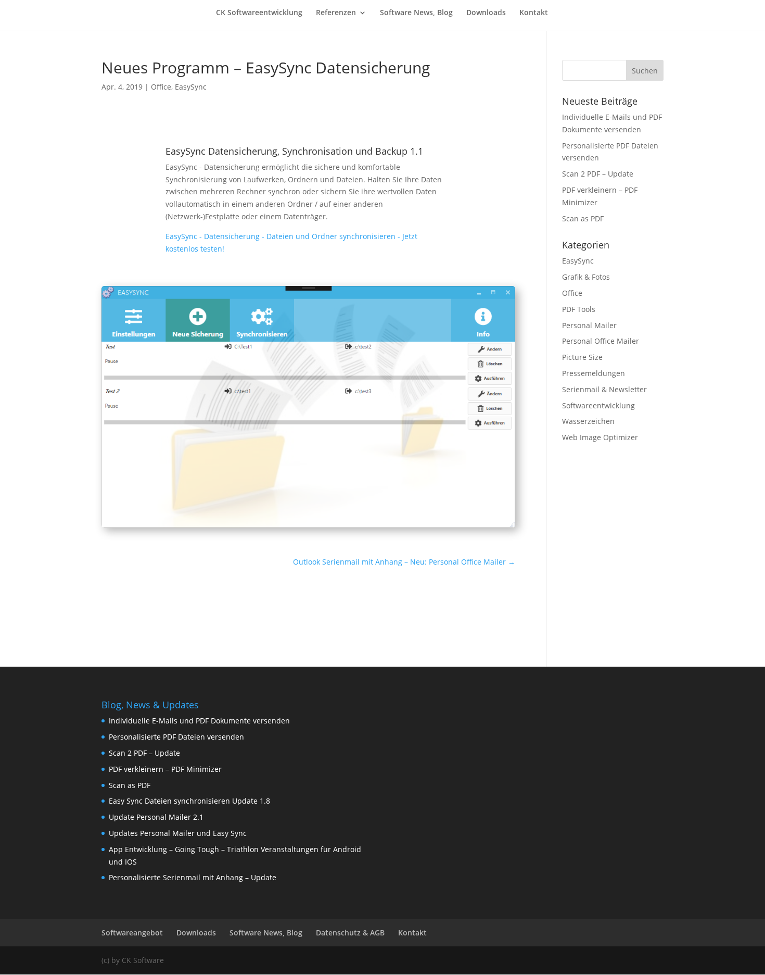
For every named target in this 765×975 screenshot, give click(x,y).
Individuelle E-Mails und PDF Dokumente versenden (199, 721)
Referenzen (336, 13)
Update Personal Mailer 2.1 (156, 817)
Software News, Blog (416, 13)
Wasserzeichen (588, 421)
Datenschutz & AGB (350, 933)
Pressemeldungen (593, 373)
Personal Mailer (589, 325)
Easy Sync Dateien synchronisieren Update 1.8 (189, 801)
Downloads (486, 13)
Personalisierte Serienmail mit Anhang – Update (192, 877)
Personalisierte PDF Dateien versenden (176, 737)
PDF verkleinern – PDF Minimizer (165, 769)
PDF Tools (578, 309)
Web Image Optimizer (600, 437)
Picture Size (582, 357)
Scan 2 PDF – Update (597, 174)
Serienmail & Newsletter (604, 389)
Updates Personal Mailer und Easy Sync (178, 833)
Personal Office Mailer (600, 341)
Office (161, 87)
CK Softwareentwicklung (259, 13)
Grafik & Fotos (586, 277)
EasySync (191, 87)
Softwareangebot (132, 933)
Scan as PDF (583, 218)
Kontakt (533, 13)
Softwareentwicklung (598, 405)
